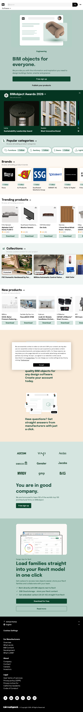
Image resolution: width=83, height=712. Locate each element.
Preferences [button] (25, 360)
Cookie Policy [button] (30, 358)
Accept (41, 365)
